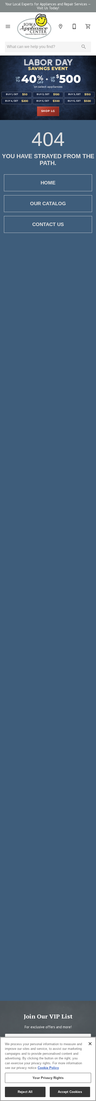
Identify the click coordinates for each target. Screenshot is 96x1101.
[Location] (60, 26)
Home (48, 182)
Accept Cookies (70, 1092)
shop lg (48, 111)
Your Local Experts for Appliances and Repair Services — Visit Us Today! (48, 6)
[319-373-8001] (74, 26)
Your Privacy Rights (47, 1078)
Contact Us (48, 224)
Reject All (25, 1092)
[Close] (90, 1043)
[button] (8, 26)
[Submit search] (83, 46)
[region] (48, 1069)
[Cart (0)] (88, 26)
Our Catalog (48, 203)
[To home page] (34, 26)
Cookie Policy (48, 1068)
